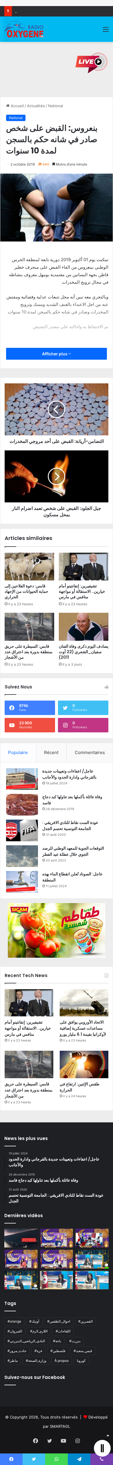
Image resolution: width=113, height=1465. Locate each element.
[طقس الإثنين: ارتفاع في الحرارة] (84, 1064)
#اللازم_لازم (39, 1331)
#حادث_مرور (17, 1351)
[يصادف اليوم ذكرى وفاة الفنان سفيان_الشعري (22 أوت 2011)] (83, 626)
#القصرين (85, 1321)
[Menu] (106, 31)
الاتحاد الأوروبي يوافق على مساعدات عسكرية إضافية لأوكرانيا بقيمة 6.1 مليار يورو (83, 1028)
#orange (14, 1321)
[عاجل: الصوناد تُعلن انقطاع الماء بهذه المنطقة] (22, 882)
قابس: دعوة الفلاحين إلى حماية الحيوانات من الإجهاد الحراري (26, 591)
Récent (51, 752)
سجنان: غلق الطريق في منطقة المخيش (47, 11)
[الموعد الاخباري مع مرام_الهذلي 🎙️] (56, 1259)
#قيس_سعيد (83, 1351)
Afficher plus (55, 353)
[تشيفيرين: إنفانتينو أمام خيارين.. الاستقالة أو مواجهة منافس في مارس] (83, 566)
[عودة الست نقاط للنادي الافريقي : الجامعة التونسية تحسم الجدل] (22, 830)
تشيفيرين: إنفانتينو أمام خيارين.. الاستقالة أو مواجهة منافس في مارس (82, 591)
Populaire (18, 752)
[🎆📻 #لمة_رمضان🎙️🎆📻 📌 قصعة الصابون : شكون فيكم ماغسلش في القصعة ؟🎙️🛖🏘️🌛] (92, 1238)
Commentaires (90, 752)
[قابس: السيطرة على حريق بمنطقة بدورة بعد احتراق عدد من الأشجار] (29, 626)
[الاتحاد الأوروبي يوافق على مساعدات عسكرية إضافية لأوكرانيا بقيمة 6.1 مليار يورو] (84, 1003)
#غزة (38, 1351)
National (55, 105)
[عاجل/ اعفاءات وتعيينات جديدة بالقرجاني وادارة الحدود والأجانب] (22, 779)
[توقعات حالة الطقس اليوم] (21, 1259)
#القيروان (15, 1331)
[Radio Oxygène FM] (24, 29)
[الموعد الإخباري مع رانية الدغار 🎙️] (56, 1238)
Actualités (36, 105)
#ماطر (13, 1360)
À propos (61, 1360)
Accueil (17, 105)
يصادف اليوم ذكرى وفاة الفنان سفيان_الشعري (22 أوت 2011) (83, 651)
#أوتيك (34, 1321)
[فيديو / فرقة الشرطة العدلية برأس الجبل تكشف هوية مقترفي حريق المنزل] (21, 1238)
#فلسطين (57, 1351)
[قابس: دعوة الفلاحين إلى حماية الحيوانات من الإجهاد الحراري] (29, 566)
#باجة (57, 1341)
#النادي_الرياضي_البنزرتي (26, 1341)
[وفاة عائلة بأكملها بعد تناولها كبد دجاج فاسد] (22, 805)
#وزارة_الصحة (36, 1360)
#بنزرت (75, 1341)
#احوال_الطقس (58, 1321)
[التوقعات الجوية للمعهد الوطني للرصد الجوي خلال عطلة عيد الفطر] (22, 856)
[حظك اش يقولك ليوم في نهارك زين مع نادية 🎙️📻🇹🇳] (21, 1280)
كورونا (81, 1360)
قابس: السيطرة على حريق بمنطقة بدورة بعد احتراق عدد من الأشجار (28, 651)
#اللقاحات (63, 1331)
